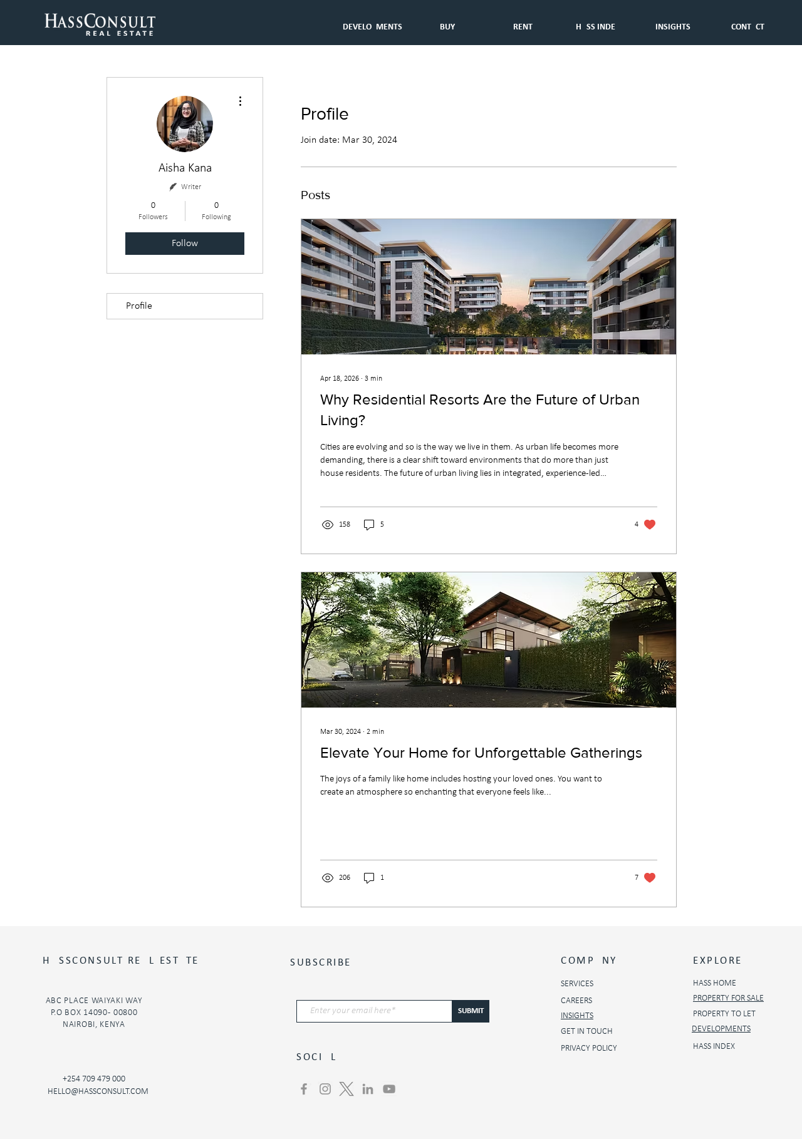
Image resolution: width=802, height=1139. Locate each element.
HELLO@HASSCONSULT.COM (98, 1091)
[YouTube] (389, 1088)
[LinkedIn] (367, 1088)
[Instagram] (325, 1088)
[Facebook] (303, 1088)
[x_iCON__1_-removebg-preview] (346, 1088)
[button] (522, 21)
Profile (139, 306)
